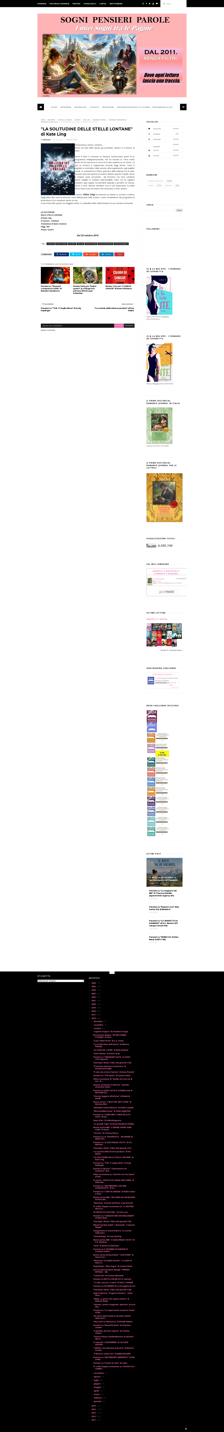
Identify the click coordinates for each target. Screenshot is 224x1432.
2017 (94, 1014)
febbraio (98, 1398)
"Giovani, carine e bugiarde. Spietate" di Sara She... (114, 1305)
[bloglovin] (157, 3)
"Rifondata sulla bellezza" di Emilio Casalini (113, 1107)
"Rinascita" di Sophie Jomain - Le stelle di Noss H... (112, 1261)
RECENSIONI (80, 107)
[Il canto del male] (164, 638)
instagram (165, 139)
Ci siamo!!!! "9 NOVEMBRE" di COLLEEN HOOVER (110, 1343)
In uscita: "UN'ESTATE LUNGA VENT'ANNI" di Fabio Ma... (113, 1181)
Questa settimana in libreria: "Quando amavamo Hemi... (111, 1086)
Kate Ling (86, 120)
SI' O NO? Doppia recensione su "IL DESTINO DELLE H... (113, 1207)
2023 (94, 993)
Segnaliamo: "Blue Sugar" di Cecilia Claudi (112, 1266)
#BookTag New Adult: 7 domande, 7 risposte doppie (114, 1226)
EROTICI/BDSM (116, 4)
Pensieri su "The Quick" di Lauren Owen (111, 1075)
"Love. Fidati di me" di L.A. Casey (108, 1040)
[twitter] (149, 3)
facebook (129, 325)
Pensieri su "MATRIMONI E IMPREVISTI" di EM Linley (113, 1358)
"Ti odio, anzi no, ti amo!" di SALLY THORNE (113, 1282)
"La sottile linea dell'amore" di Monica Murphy (111, 1045)
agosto (97, 1376)
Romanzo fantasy (99, 120)
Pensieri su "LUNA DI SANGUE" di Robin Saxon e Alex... (114, 1192)
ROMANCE (41, 4)
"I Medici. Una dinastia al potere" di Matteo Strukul (113, 1349)
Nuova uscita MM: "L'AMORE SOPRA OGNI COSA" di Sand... (112, 1128)
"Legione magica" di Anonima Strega (110, 1031)
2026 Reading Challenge (163, 674)
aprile (97, 1391)
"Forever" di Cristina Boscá (105, 1133)
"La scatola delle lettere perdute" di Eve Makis (112, 1152)
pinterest (165, 145)
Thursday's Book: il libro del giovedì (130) (112, 1221)
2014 (94, 1409)
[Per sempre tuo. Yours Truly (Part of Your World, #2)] (159, 638)
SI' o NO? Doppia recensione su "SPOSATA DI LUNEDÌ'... (113, 1367)
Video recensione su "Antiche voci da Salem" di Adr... (114, 1175)
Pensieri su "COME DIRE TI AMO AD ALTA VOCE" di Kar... (112, 1115)
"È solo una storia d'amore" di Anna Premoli (113, 1072)
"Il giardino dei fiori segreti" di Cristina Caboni (111, 1332)
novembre (99, 1025)
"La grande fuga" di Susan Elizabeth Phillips (113, 1124)
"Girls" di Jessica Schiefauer (106, 1245)
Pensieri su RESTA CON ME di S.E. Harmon (112, 1279)
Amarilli (157, 678)
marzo (97, 1394)
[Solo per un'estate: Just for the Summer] (154, 638)
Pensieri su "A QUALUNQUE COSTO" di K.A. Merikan (112, 1143)
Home (43, 120)
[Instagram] (143, 3)
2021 (94, 1000)
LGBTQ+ (102, 4)
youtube (165, 155)
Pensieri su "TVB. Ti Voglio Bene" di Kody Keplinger (112, 1164)
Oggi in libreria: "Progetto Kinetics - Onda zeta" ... (112, 1294)
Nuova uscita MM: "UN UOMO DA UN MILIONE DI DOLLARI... (114, 1198)
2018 (94, 1011)
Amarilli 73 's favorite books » (171, 650)
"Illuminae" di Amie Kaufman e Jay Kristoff (113, 1203)
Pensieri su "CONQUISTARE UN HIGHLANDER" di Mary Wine (113, 1216)
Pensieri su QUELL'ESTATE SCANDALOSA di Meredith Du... (112, 1091)
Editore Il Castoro (65, 120)
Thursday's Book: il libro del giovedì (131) (112, 1148)
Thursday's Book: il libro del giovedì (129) (112, 1289)
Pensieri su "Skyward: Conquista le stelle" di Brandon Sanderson (51, 288)
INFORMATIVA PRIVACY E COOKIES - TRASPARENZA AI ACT (145, 107)
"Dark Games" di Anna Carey (106, 1053)
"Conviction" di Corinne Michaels (108, 1275)
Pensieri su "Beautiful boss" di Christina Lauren (112, 1326)
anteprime (51, 120)
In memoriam (158, 579)
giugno (97, 1383)
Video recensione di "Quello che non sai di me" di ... (112, 1080)
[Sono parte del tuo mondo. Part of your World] (149, 638)
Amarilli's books (156, 619)
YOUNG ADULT (90, 4)
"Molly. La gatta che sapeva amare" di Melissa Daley (111, 1300)
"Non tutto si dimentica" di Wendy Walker (113, 1321)
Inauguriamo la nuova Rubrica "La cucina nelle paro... (112, 1231)
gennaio (98, 1401)
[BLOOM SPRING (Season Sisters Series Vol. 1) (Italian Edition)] (149, 631)
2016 (94, 1018)
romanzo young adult (49, 122)
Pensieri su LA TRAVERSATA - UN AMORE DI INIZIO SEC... (113, 1137)
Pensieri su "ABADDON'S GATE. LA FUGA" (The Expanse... (112, 1058)
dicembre (98, 1021)
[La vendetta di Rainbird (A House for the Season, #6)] (159, 645)
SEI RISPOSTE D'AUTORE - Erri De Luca (110, 1212)
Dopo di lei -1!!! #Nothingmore (107, 1120)
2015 (94, 1406)
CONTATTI (94, 107)
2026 (94, 983)
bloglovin (165, 129)
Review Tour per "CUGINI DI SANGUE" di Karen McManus (119, 287)
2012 (94, 1416)
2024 (94, 990)
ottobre (98, 1028)
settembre (99, 1373)
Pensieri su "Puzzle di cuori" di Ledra (110, 1363)
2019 (94, 1007)
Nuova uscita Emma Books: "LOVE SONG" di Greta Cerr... (113, 1256)
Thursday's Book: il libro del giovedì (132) (112, 1062)
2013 (94, 1413)
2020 (94, 1004)
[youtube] (153, 3)
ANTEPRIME (65, 107)
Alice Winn (158, 581)
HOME (54, 107)
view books (174, 687)
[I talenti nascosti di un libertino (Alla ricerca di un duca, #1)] (164, 631)
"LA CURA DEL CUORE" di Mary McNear (110, 1050)
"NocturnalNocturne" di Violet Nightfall (111, 1111)
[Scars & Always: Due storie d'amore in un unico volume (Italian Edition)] (169, 630)
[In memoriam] (149, 584)
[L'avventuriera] (169, 645)
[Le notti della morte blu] (174, 638)
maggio (98, 1387)
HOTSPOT (77, 120)
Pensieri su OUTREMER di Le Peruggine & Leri (114, 1286)
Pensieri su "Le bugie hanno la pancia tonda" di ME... (114, 1311)
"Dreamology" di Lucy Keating (107, 1236)
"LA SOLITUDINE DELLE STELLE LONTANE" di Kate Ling (113, 1158)
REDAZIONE (108, 107)
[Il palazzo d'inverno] (169, 638)
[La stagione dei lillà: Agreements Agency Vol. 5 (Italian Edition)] (149, 646)
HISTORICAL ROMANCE (59, 4)
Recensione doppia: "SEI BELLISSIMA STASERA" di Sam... (109, 1036)
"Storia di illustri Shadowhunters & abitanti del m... (113, 1337)
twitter (165, 150)
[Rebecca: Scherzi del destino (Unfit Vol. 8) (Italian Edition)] (164, 646)
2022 (94, 997)
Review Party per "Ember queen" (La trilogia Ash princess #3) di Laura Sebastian (84, 289)
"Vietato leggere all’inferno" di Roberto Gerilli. (111, 1097)
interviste (168, 185)
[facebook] (146, 3)
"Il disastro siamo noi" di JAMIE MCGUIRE (112, 1353)
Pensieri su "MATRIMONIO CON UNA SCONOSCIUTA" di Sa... (109, 1187)
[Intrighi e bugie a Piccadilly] (154, 646)
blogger (119, 325)
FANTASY (76, 4)
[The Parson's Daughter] (174, 630)
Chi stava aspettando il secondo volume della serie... (112, 1317)
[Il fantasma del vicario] (179, 638)
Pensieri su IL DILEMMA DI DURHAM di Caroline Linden (110, 1250)
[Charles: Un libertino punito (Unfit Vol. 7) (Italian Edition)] (174, 646)
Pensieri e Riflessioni (155, 181)
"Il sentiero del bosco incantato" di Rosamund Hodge (109, 1067)
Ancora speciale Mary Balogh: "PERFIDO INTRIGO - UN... (111, 1270)
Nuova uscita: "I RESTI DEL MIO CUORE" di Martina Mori (112, 1103)
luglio (96, 1380)
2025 (94, 986)
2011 (94, 1420)
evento (150, 185)
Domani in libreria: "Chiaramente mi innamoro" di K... (110, 1169)
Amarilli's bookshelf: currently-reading (166, 572)
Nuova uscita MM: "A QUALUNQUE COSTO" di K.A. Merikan (114, 1241)
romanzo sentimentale (118, 120)
